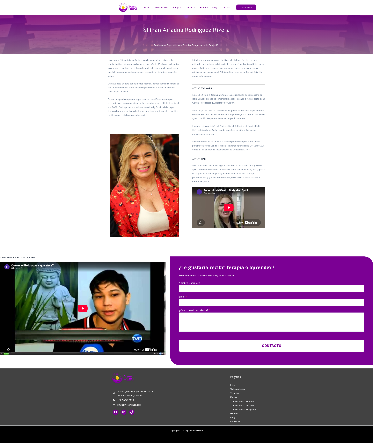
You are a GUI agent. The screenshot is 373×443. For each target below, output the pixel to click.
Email (183, 296)
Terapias (177, 7)
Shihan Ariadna (160, 7)
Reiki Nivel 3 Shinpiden (244, 409)
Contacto (226, 7)
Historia (204, 7)
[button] (246, 7)
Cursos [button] (189, 7)
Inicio (146, 7)
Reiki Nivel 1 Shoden (243, 401)
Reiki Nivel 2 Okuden (243, 405)
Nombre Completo (189, 283)
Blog (214, 7)
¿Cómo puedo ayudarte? (194, 310)
